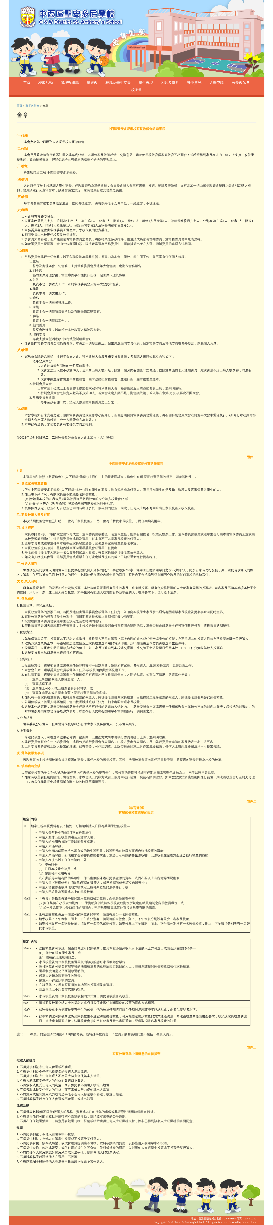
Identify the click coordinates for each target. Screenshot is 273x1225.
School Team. (249, 1222)
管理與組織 (70, 83)
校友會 (136, 90)
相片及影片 (170, 83)
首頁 (26, 83)
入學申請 (216, 83)
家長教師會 (241, 83)
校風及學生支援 (118, 83)
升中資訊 (194, 83)
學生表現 (146, 83)
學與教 (92, 83)
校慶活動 (45, 83)
